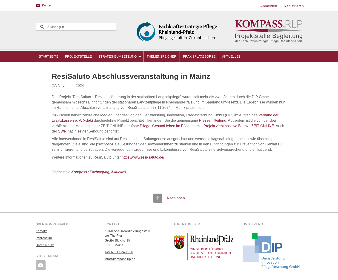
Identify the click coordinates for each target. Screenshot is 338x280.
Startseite (48, 56)
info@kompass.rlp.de (120, 259)
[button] (140, 56)
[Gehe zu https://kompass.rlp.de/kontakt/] (100, 6)
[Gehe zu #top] (169, 198)
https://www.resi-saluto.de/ (143, 157)
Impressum (44, 238)
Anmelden (268, 6)
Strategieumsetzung (117, 56)
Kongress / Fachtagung (90, 172)
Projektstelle (78, 56)
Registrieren (294, 6)
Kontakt (41, 231)
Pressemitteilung (212, 120)
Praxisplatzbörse (199, 56)
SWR (62, 131)
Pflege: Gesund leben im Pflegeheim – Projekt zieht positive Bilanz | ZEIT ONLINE (207, 126)
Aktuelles (231, 56)
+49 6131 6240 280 (119, 252)
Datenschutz (45, 245)
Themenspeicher (161, 56)
